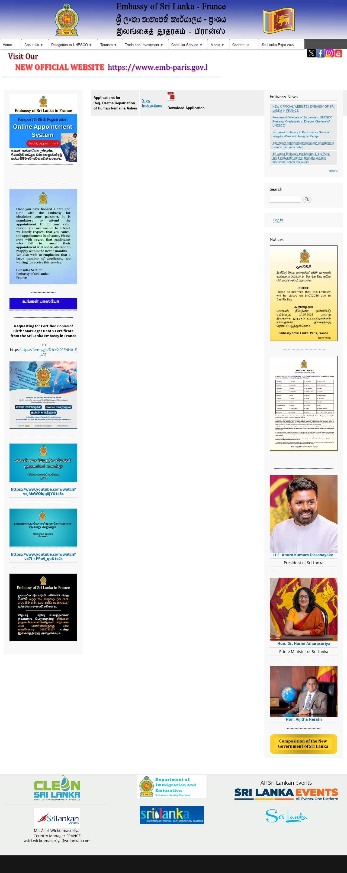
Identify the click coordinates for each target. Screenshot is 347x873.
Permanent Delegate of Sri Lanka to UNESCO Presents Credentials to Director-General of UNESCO (302, 121)
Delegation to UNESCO (68, 45)
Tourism (105, 45)
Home (7, 44)
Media (214, 45)
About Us (30, 45)
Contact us (240, 44)
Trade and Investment (140, 45)
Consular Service (183, 45)
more (333, 170)
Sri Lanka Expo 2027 (278, 44)
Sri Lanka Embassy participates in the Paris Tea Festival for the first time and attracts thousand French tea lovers (301, 158)
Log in (278, 219)
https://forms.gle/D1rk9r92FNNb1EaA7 (48, 352)
